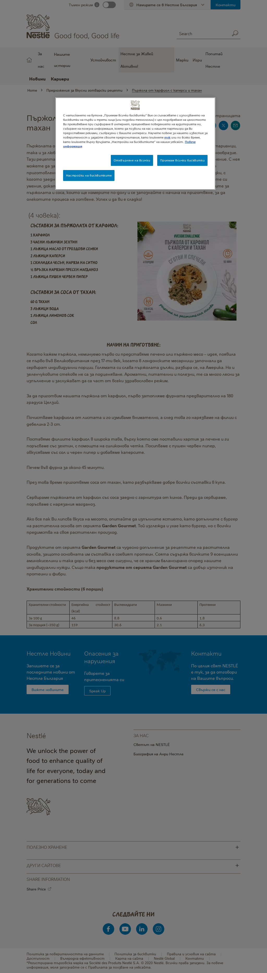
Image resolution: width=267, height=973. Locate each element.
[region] (135, 143)
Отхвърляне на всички (132, 160)
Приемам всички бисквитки (182, 160)
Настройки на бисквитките (89, 175)
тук (167, 137)
